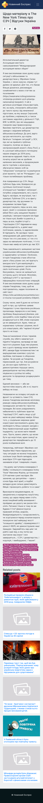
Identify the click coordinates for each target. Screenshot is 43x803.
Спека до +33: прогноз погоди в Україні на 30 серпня (19, 634)
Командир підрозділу (19, 550)
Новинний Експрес (19, 4)
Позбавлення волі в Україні (13, 560)
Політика (36, 28)
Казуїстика (22, 565)
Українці (23, 545)
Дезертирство (8, 562)
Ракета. (6, 547)
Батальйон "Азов (30, 560)
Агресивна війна (16, 552)
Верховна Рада (16, 547)
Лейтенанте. (33, 550)
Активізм (27, 557)
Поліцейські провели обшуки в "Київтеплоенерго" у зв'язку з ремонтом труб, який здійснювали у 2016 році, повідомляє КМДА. (21, 598)
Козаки (6, 552)
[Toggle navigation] (37, 4)
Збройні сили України (11, 545)
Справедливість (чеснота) (13, 557)
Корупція (6, 550)
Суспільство (32, 545)
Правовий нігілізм (9, 565)
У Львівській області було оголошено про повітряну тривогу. (20, 740)
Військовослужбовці (30, 547)
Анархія (30, 565)
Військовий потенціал (23, 562)
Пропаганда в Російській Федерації (16, 555)
